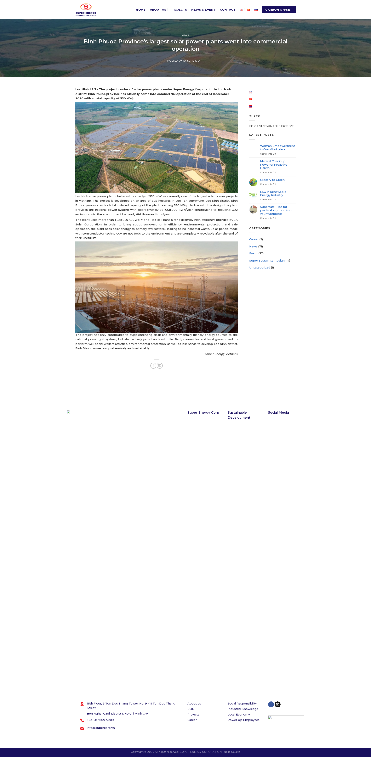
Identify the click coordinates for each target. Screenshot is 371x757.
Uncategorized (259, 267)
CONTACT (228, 9)
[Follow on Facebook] (271, 704)
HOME (141, 9)
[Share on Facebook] (153, 366)
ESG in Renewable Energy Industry (273, 193)
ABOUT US (158, 9)
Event (253, 253)
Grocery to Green (272, 180)
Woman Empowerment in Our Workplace (277, 147)
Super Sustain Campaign (267, 260)
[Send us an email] (277, 704)
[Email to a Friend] (160, 366)
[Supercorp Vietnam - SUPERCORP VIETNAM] (86, 9)
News (185, 35)
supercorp (195, 60)
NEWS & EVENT (203, 9)
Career (254, 239)
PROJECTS (178, 9)
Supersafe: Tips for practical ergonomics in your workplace (276, 210)
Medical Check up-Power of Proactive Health (273, 165)
